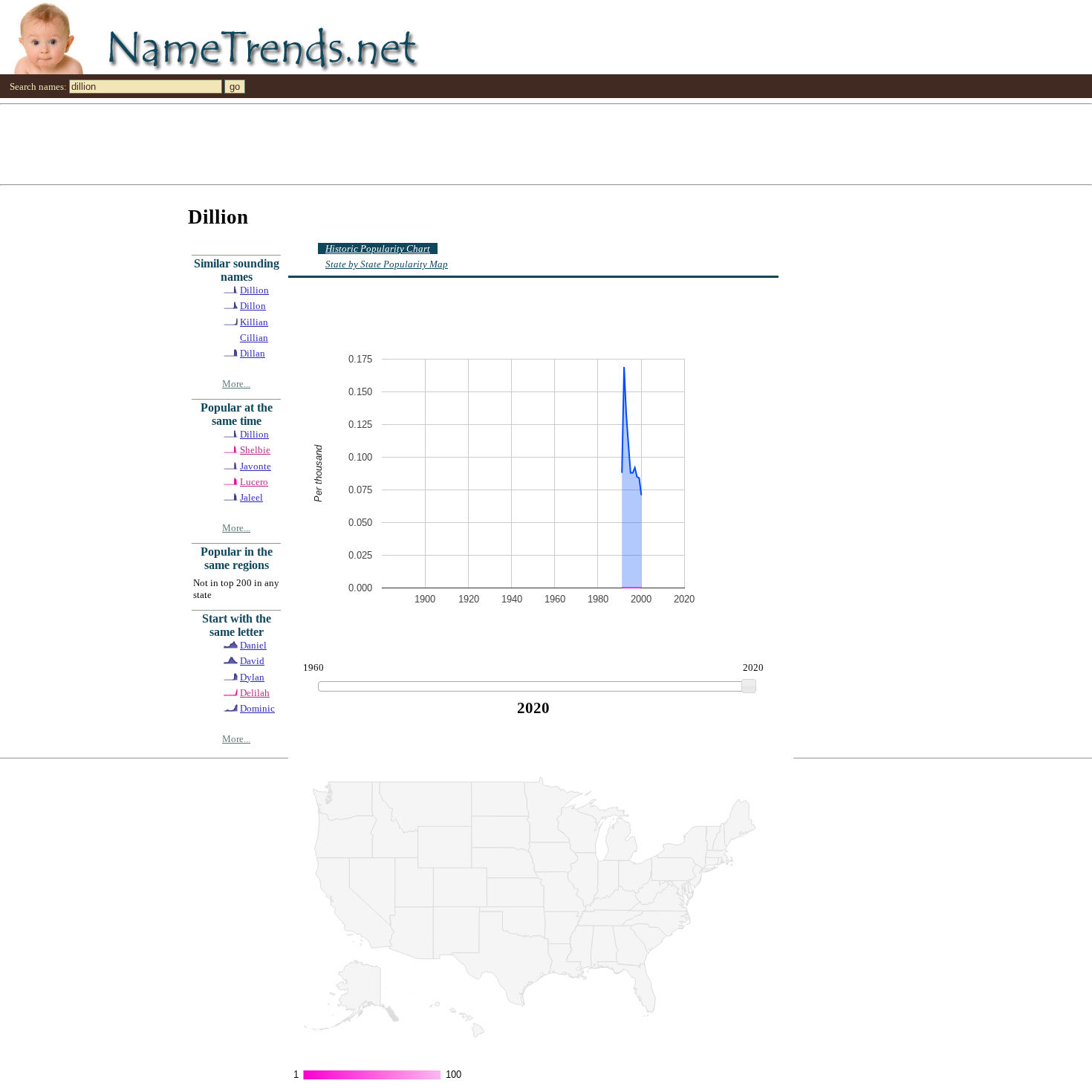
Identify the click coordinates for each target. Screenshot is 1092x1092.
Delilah (255, 692)
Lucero (254, 481)
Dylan (252, 677)
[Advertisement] (445, 143)
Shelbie (255, 449)
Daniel (253, 645)
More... (236, 383)
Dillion (254, 290)
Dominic (257, 708)
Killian (254, 322)
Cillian (254, 337)
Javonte (255, 466)
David (252, 660)
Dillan (252, 353)
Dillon (253, 305)
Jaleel (251, 497)
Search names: (38, 86)
